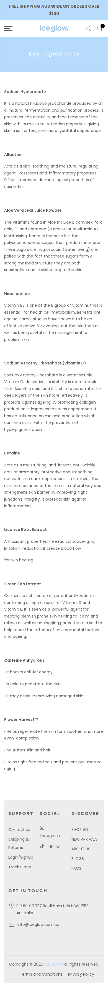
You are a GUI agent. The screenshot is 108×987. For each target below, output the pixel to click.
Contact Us (19, 829)
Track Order (19, 867)
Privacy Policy (81, 974)
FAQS (76, 868)
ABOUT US (80, 849)
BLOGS (77, 858)
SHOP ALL (80, 829)
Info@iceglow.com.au (38, 924)
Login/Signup (20, 857)
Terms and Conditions (41, 974)
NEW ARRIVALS (84, 839)
